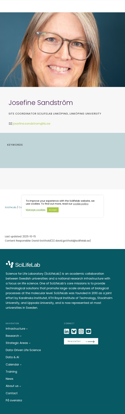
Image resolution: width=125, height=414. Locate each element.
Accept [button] (53, 209)
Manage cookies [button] (35, 209)
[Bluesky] (74, 331)
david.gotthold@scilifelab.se (72, 240)
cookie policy (80, 203)
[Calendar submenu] (21, 364)
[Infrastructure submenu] (27, 329)
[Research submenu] (21, 336)
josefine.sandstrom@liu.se (31, 124)
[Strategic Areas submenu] (30, 343)
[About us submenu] (20, 386)
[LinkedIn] (67, 331)
